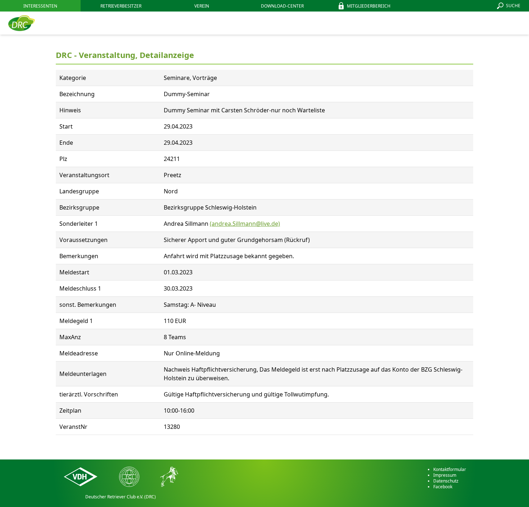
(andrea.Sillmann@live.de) (245, 224)
